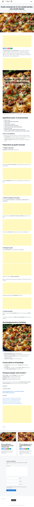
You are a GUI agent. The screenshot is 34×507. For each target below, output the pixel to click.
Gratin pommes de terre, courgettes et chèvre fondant (12, 398)
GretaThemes (23, 505)
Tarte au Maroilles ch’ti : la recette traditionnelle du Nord (25, 445)
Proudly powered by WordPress (13, 505)
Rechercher (3, 498)
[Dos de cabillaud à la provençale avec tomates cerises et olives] (8, 436)
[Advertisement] (17, 41)
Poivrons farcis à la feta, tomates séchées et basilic (11, 400)
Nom (20, 478)
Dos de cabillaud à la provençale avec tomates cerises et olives (7, 445)
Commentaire (8, 465)
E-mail (20, 481)
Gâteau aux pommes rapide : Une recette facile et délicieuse (13, 391)
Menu (31, 1)
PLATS (3, 427)
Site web (20, 484)
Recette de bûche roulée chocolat (8, 392)
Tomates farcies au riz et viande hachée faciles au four (12, 399)
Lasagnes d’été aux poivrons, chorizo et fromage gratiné (12, 403)
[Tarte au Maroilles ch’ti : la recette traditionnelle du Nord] (26, 436)
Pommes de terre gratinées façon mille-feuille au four (12, 402)
